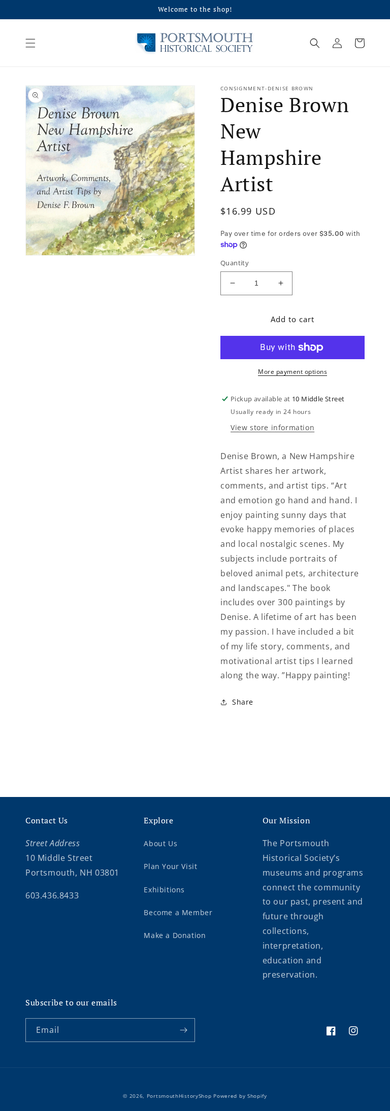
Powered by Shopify (240, 1095)
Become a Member (178, 912)
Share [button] (242, 702)
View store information (272, 427)
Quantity (234, 262)
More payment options (292, 371)
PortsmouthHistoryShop (179, 1095)
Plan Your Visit (170, 866)
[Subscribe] (183, 1030)
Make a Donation (175, 935)
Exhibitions (164, 889)
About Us (160, 843)
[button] (30, 43)
